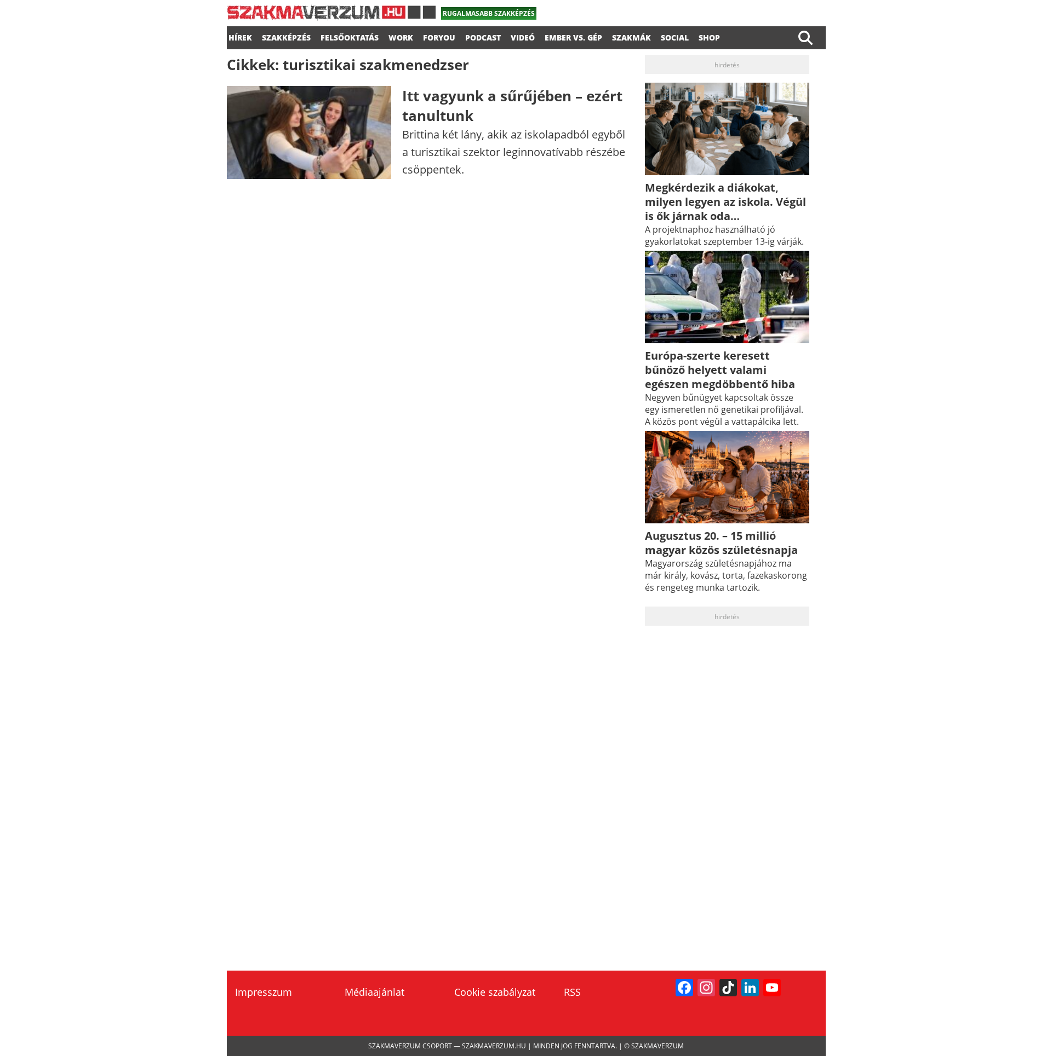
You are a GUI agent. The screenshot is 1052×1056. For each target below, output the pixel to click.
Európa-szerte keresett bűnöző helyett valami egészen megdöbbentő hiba (720, 369)
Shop (709, 36)
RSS (572, 992)
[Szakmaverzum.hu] (331, 16)
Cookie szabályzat (494, 992)
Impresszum (263, 992)
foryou (439, 36)
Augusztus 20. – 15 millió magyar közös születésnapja (721, 542)
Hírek (240, 36)
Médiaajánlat (374, 992)
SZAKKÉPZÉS (286, 36)
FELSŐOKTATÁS (350, 36)
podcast (483, 36)
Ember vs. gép (573, 36)
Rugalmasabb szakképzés (489, 13)
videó (523, 36)
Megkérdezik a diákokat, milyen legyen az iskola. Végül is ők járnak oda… (725, 201)
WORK (400, 36)
